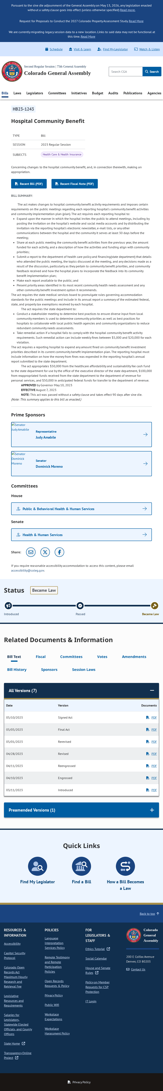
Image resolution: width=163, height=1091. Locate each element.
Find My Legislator (115, 49)
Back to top (147, 914)
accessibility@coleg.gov (27, 570)
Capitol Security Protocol (14, 955)
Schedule (56, 49)
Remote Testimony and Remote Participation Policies (57, 964)
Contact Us (138, 969)
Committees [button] (57, 93)
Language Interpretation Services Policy (55, 943)
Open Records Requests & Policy (57, 983)
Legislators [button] (34, 93)
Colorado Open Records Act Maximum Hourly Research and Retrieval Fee (15, 976)
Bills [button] (5, 93)
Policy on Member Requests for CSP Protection (97, 987)
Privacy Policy (54, 995)
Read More (136, 21)
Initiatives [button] (79, 93)
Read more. (127, 10)
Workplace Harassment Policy (57, 1031)
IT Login (90, 1001)
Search (154, 72)
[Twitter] (45, 552)
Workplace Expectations (53, 1016)
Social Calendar (96, 958)
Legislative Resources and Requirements (14, 1000)
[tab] (14, 657)
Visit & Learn (82, 49)
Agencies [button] (154, 93)
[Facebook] (59, 552)
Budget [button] (97, 93)
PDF (154, 717)
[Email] (31, 552)
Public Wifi (52, 1005)
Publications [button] (132, 93)
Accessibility (12, 944)
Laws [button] (17, 93)
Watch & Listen (149, 49)
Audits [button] (113, 93)
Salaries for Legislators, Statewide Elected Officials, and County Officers (18, 1024)
